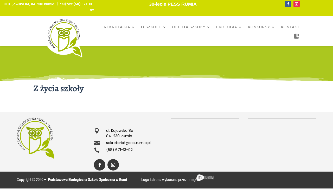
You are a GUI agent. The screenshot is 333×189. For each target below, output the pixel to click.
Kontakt (290, 27)
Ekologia (226, 27)
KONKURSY (259, 27)
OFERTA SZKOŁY (188, 27)
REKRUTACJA (117, 27)
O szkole (151, 27)
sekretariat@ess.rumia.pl (128, 142)
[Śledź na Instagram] (296, 4)
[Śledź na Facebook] (288, 4)
